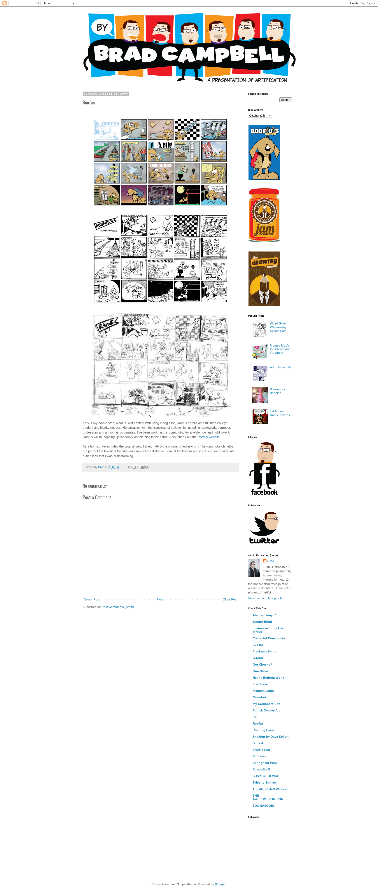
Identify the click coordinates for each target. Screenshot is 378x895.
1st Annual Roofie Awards (280, 413)
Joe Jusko (260, 684)
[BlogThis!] (134, 467)
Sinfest (258, 743)
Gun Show (260, 671)
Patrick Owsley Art (266, 710)
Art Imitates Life (281, 367)
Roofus (258, 723)
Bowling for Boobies (277, 391)
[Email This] (130, 467)
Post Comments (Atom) (118, 607)
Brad (270, 561)
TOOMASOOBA (264, 805)
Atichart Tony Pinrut (268, 615)
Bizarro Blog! (262, 621)
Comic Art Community (269, 638)
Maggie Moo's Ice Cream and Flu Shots (280, 349)
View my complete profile (265, 598)
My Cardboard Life (266, 704)
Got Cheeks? (262, 664)
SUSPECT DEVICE (266, 776)
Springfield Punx (265, 763)
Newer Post (92, 599)
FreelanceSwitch (265, 651)
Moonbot (259, 697)
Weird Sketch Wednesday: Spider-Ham (279, 327)
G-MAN (258, 658)
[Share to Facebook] (142, 467)
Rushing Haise (264, 730)
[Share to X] (138, 467)
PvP (255, 717)
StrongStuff (261, 769)
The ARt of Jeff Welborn (270, 789)
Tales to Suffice (264, 782)
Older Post (230, 599)
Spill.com (259, 756)
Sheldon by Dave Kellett (271, 736)
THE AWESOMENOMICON (268, 797)
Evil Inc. (258, 645)
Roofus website (209, 437)
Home (161, 599)
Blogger (220, 884)
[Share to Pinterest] (146, 467)
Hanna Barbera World (268, 677)
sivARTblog (261, 749)
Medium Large (263, 690)
